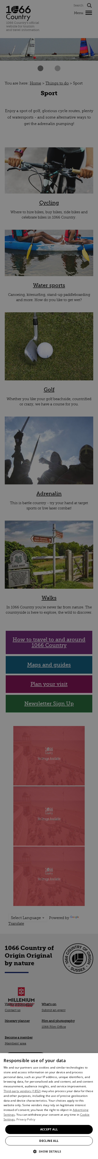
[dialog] (49, 1106)
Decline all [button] (49, 1141)
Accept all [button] (49, 1129)
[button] (49, 1151)
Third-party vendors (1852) (22, 1091)
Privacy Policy (25, 1119)
